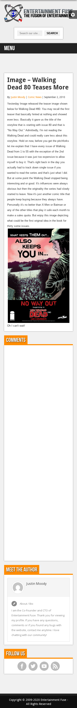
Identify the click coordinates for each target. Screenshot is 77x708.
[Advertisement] (38, 62)
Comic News (34, 97)
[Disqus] (38, 399)
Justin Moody (18, 97)
